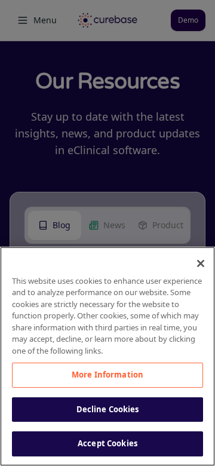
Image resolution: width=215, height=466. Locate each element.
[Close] (201, 263)
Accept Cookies (107, 443)
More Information (107, 374)
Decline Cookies (107, 409)
